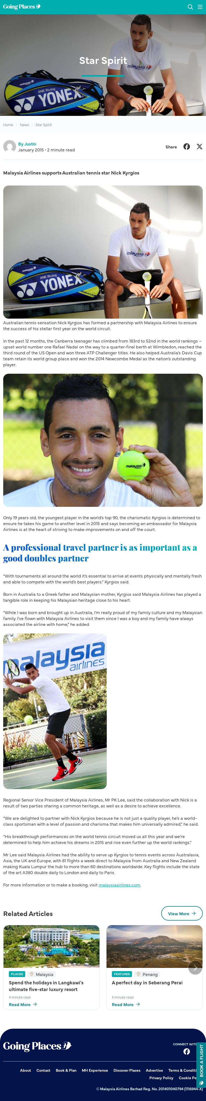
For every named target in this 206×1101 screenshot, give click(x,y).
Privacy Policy (161, 1077)
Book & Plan (66, 1070)
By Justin (27, 144)
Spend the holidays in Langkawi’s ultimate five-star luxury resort (46, 985)
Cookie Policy (191, 1077)
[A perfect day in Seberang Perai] (154, 946)
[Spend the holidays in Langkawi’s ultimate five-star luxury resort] (51, 946)
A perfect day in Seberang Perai (147, 982)
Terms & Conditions (185, 1070)
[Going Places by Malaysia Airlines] (22, 7)
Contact (43, 1070)
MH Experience (95, 1070)
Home (8, 124)
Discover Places (127, 1070)
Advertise (154, 1070)
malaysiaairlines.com (119, 885)
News (24, 124)
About (25, 1070)
